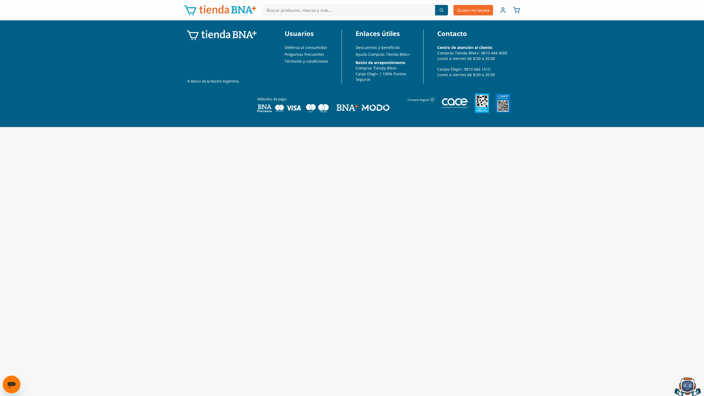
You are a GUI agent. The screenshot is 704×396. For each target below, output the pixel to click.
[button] (501, 10)
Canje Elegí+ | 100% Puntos (381, 73)
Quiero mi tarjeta (473, 10)
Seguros (363, 79)
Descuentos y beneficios (378, 47)
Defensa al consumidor (306, 47)
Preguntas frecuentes (304, 54)
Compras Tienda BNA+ (376, 68)
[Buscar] (441, 10)
